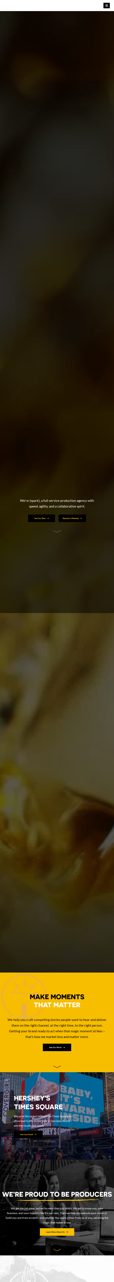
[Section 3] (57, 1067)
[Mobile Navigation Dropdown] (106, 5)
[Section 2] (57, 531)
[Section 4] (57, 1250)
